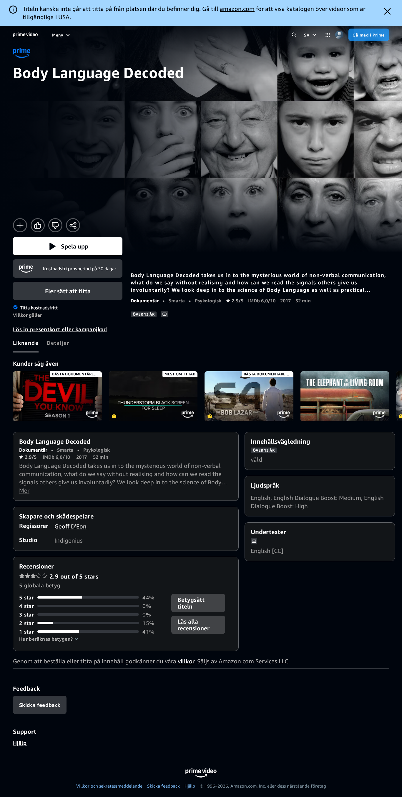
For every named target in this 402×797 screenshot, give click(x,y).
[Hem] (25, 34)
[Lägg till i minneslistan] (20, 225)
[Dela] (73, 225)
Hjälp (20, 743)
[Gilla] (38, 225)
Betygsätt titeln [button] (191, 603)
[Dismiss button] (387, 11)
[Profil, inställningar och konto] (339, 34)
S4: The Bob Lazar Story (249, 396)
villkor (186, 661)
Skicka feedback (163, 785)
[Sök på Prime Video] (294, 34)
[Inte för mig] (55, 225)
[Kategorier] (327, 34)
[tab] (26, 342)
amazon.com (237, 8)
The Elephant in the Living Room (344, 396)
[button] (67, 246)
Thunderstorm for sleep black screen (153, 396)
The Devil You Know (57, 396)
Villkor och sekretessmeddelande (109, 785)
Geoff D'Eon (70, 526)
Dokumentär (145, 301)
